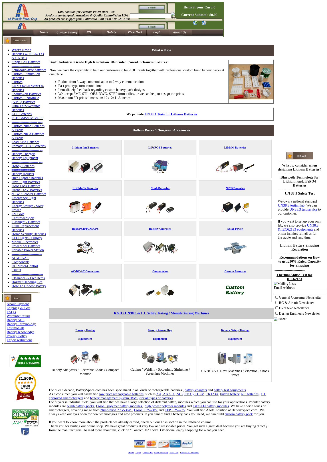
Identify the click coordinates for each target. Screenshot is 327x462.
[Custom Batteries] (235, 296)
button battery (229, 394)
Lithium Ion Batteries (85, 147)
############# (23, 170)
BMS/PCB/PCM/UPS (85, 228)
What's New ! (21, 50)
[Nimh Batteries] (160, 213)
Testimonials (15, 328)
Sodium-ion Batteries (26, 94)
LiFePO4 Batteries (160, 147)
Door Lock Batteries (26, 186)
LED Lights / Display (27, 238)
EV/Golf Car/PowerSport (23, 216)
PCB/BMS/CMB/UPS (27, 118)
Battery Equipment (25, 158)
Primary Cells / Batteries (29, 146)
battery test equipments (230, 390)
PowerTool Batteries (26, 246)
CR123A (212, 394)
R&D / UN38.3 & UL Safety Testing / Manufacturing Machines (161, 313)
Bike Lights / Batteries (27, 178)
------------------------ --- (27, 162)
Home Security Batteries (29, 234)
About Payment (18, 304)
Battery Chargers (23, 154)
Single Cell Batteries (26, 62)
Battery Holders (23, 174)
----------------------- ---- (27, 122)
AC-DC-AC (20, 258)
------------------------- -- (27, 150)
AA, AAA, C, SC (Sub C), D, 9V (180, 394)
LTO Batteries (22, 114)
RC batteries (249, 394)
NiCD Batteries (235, 188)
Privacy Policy (17, 336)
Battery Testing (85, 330)
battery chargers (196, 390)
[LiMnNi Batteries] (235, 172)
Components (20, 262)
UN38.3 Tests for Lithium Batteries (171, 114)
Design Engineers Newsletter (299, 313)
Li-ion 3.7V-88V (146, 410)
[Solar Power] (235, 253)
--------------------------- (27, 254)
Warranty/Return (18, 316)
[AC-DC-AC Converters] (85, 296)
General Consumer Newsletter (300, 297)
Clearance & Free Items (28, 278)
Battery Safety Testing (235, 330)
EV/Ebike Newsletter (294, 308)
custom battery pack (239, 414)
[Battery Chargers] (160, 255)
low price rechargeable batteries (121, 394)
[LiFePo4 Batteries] (160, 172)
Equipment (85, 338)
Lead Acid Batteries (25, 142)
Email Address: (284, 287)
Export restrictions (19, 340)
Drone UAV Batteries (27, 190)
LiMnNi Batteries (235, 147)
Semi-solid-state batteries (29, 70)
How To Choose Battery (29, 286)
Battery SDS (15, 320)
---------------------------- (27, 274)
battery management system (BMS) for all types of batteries (131, 398)
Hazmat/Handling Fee (27, 282)
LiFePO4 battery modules (211, 406)
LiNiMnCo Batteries (85, 188)
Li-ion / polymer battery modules (119, 406)
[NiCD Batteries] (235, 213)
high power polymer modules (165, 406)
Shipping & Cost (18, 308)
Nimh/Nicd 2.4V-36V (116, 410)
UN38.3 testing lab (291, 205)
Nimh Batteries (160, 188)
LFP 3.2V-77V (175, 410)
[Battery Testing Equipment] (85, 363)
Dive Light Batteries (26, 182)
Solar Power (235, 228)
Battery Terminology (21, 324)
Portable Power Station (28, 250)
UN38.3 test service (303, 209)
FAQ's (11, 312)
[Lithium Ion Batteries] (85, 172)
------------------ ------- (26, 66)
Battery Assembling (160, 330)
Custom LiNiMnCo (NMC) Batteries (25, 100)
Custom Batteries (235, 271)
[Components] (160, 296)
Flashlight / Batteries (26, 222)
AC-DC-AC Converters (85, 271)
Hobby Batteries (23, 166)
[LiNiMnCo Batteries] (85, 213)
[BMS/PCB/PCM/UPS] (85, 253)
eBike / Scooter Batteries (29, 194)
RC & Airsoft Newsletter (296, 303)
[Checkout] (195, 24)
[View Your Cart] (203, 24)
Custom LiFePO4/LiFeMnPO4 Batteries (28, 86)
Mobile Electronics (25, 242)
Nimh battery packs (80, 406)
